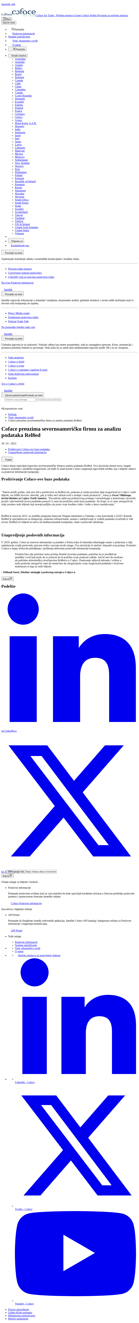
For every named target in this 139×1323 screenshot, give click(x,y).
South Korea (21, 202)
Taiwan (19, 215)
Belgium (19, 71)
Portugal (19, 178)
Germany (20, 114)
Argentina (20, 58)
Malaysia (20, 150)
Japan (18, 141)
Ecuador (19, 101)
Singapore (20, 190)
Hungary (19, 126)
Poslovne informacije (26, 942)
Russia (18, 187)
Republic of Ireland (25, 181)
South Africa (21, 199)
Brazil (18, 74)
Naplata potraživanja (26, 945)
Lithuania (20, 147)
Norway (19, 166)
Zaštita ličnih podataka (20, 1312)
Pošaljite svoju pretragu (48, 399)
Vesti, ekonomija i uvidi (27, 948)
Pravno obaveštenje (18, 1309)
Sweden (19, 208)
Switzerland (21, 212)
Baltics (18, 68)
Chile (18, 83)
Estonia (19, 104)
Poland (18, 175)
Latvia (18, 144)
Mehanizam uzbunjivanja (21, 1315)
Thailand (19, 218)
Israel (18, 135)
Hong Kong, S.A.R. (26, 123)
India (17, 129)
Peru (17, 169)
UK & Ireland (22, 224)
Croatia (19, 92)
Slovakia (19, 193)
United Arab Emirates (26, 227)
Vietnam (19, 233)
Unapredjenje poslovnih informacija (27, 452)
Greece (19, 117)
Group (18, 120)
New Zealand (22, 163)
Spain (18, 205)
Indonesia (20, 132)
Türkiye (19, 221)
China (18, 86)
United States (22, 230)
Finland (19, 107)
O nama (19, 951)
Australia (20, 62)
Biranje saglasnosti (18, 1318)
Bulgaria (19, 77)
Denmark (20, 98)
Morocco (20, 156)
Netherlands (21, 160)
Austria (19, 65)
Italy (17, 138)
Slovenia (19, 196)
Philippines (21, 172)
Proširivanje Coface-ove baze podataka (29, 449)
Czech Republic (23, 95)
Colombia (20, 89)
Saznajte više (8, 4)
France (18, 111)
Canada (19, 80)
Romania (20, 184)
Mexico (19, 153)
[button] (16, 29)
